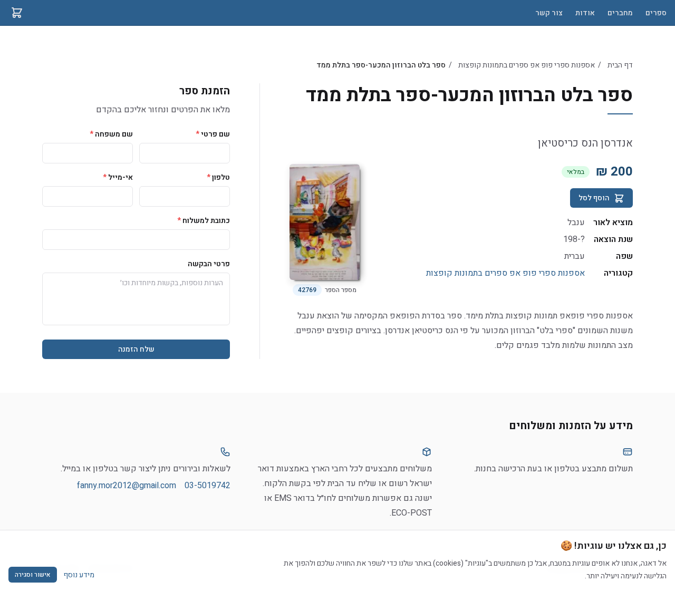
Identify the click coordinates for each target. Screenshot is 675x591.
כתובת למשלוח (203, 220)
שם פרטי (213, 134)
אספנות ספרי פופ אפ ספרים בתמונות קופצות (526, 65)
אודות (585, 12)
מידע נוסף (78, 574)
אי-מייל (118, 177)
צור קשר (549, 12)
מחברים (620, 12)
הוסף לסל (594, 198)
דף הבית (620, 65)
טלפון (218, 177)
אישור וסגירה (33, 574)
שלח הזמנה (136, 349)
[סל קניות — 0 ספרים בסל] (16, 12)
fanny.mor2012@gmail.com (126, 485)
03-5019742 (207, 485)
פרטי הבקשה (209, 263)
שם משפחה (111, 134)
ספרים (656, 12)
